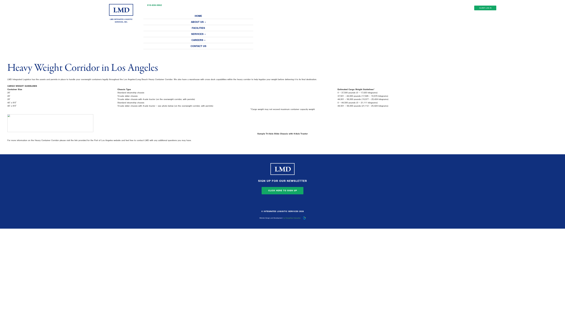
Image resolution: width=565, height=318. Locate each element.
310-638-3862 (154, 5)
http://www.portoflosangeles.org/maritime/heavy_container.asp (222, 140)
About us (197, 22)
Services (197, 34)
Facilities (198, 28)
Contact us (198, 46)
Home (198, 16)
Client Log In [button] (485, 8)
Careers (197, 40)
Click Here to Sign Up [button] (282, 190)
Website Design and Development (270, 218)
